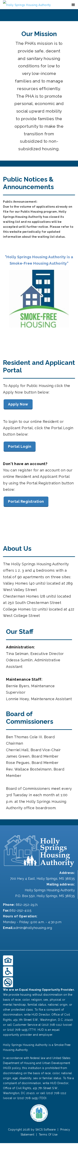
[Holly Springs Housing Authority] (27, 4)
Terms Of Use (48, 1134)
